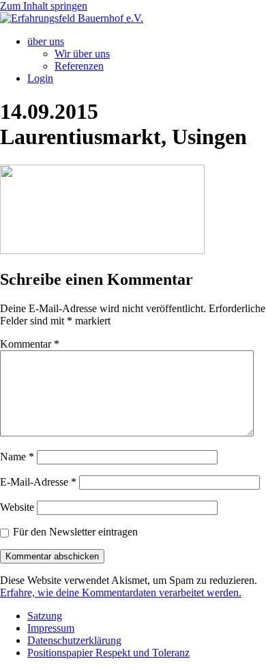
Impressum (50, 628)
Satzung (44, 616)
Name (17, 456)
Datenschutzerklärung (74, 640)
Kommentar (29, 344)
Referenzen (79, 66)
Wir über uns (82, 53)
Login (40, 78)
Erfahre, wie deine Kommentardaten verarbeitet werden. (120, 592)
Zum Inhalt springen (43, 6)
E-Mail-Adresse (38, 482)
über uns (45, 41)
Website (17, 507)
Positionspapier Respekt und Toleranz (108, 652)
